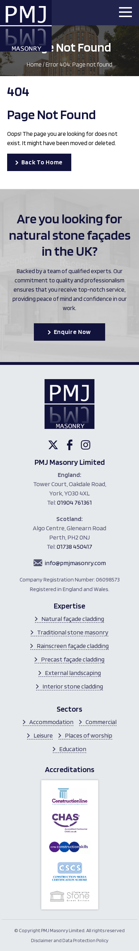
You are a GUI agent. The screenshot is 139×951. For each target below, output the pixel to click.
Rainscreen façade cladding (73, 645)
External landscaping (73, 672)
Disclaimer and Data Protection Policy (69, 940)
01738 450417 (74, 546)
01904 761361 (74, 502)
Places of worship (88, 735)
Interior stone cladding (72, 686)
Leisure (43, 735)
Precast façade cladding (72, 659)
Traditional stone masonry (72, 632)
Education (72, 749)
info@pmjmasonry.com (75, 563)
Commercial (101, 722)
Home (34, 64)
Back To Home (42, 162)
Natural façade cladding (72, 618)
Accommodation (51, 722)
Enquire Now (72, 331)
